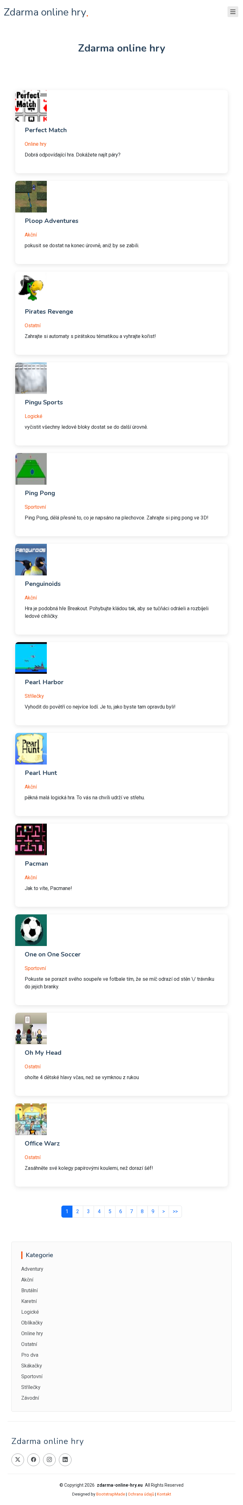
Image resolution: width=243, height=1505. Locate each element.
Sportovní (35, 507)
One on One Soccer (53, 954)
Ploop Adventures (51, 221)
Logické (33, 416)
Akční (31, 235)
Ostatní (32, 325)
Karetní (29, 1301)
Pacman (36, 863)
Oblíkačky (32, 1323)
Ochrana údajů (141, 1494)
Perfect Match (46, 130)
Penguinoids (43, 584)
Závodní (30, 1398)
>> (175, 1211)
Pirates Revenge (49, 311)
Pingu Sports (44, 402)
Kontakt (164, 1494)
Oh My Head (43, 1052)
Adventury (32, 1269)
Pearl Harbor (44, 682)
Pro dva (29, 1355)
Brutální (29, 1290)
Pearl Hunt (41, 773)
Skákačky (31, 1366)
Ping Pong (40, 493)
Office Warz (42, 1143)
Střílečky (34, 696)
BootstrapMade (110, 1494)
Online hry (36, 144)
